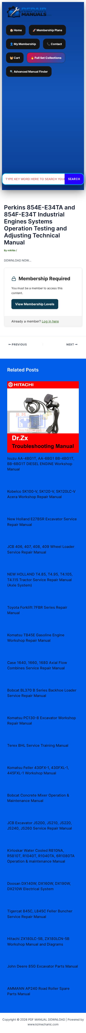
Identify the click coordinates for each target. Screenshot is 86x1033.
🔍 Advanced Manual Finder (29, 71)
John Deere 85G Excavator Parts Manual (42, 966)
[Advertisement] (43, 125)
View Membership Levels (34, 304)
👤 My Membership (23, 44)
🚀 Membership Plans (47, 30)
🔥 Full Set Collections (46, 57)
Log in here (50, 321)
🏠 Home (16, 30)
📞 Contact (54, 44)
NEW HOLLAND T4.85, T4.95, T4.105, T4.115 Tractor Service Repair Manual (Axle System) (40, 579)
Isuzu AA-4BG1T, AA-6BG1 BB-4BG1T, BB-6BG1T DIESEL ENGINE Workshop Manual (40, 463)
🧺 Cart (15, 57)
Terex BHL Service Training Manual (37, 745)
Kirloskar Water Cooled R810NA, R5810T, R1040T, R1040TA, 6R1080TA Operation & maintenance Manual (41, 856)
